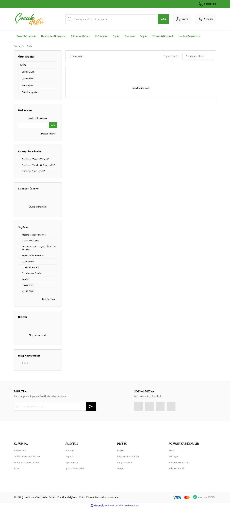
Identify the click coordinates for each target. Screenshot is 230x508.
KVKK (16, 468)
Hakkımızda (20, 450)
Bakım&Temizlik (177, 468)
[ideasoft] (97, 505)
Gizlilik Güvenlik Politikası (27, 456)
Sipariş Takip (71, 462)
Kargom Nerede (125, 462)
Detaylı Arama (48, 133)
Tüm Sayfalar (48, 298)
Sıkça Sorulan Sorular (128, 456)
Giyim (29, 46)
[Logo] (29, 19)
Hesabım (70, 450)
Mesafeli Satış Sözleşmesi (27, 462)
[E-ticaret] (114, 505)
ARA (163, 19)
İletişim (120, 468)
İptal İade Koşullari (75, 468)
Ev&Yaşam (174, 456)
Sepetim (69, 456)
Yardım (120, 450)
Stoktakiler (77, 56)
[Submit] (91, 406)
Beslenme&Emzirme (179, 462)
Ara (53, 124)
